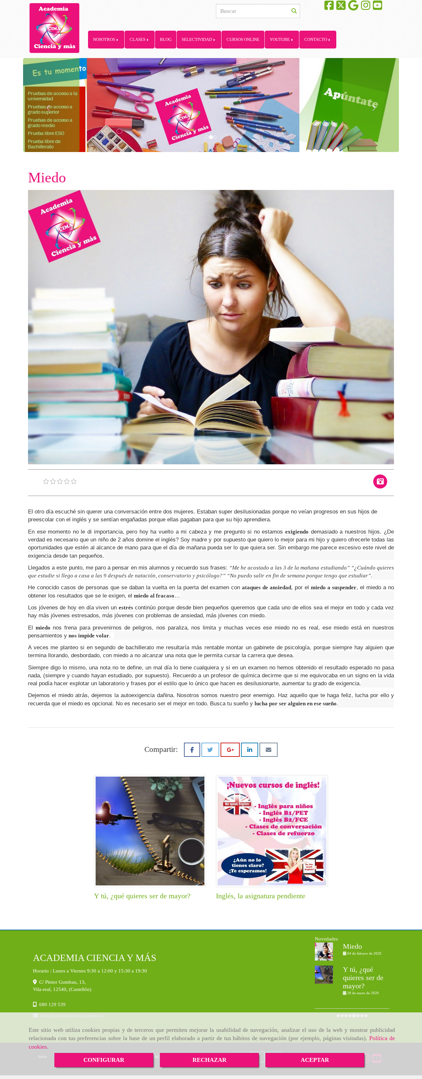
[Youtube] (377, 7)
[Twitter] (341, 7)
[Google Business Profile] (353, 7)
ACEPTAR (315, 1060)
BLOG (165, 39)
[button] (51, 105)
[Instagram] (365, 7)
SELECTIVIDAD (197, 39)
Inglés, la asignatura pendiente (260, 896)
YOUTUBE (280, 39)
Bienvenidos (361, 962)
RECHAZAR (209, 1060)
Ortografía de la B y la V (366, 989)
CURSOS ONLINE (242, 39)
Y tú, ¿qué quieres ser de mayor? (142, 896)
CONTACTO (316, 39)
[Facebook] (329, 7)
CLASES (138, 39)
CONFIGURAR (103, 1060)
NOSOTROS (104, 39)
